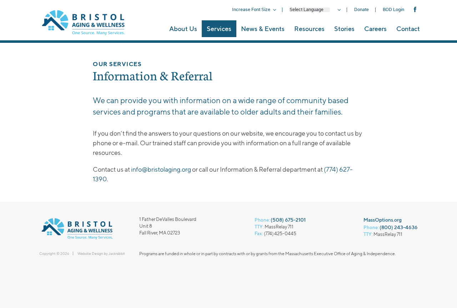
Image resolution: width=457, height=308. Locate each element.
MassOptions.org (382, 220)
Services (219, 28)
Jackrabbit (117, 253)
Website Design (90, 253)
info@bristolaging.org (161, 169)
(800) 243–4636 (399, 227)
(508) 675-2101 (288, 220)
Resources (309, 28)
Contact (408, 28)
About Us (183, 28)
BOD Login (393, 9)
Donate (361, 9)
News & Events (263, 28)
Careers (375, 28)
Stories (344, 28)
